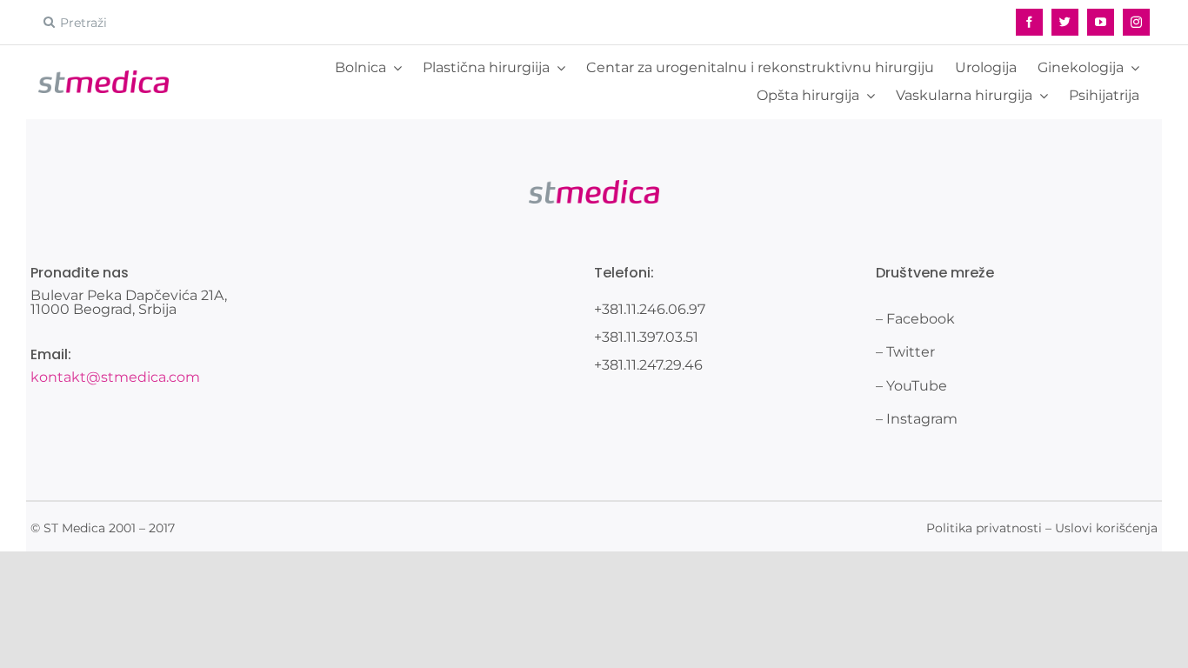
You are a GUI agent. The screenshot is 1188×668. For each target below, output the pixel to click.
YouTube (916, 385)
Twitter (910, 352)
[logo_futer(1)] (103, 77)
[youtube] (1100, 22)
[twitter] (1064, 22)
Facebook (920, 319)
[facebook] (1029, 22)
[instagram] (1136, 22)
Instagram (922, 419)
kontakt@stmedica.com (115, 377)
